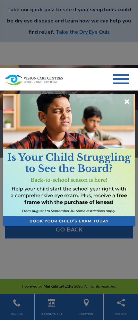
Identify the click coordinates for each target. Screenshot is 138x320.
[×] (69, 160)
